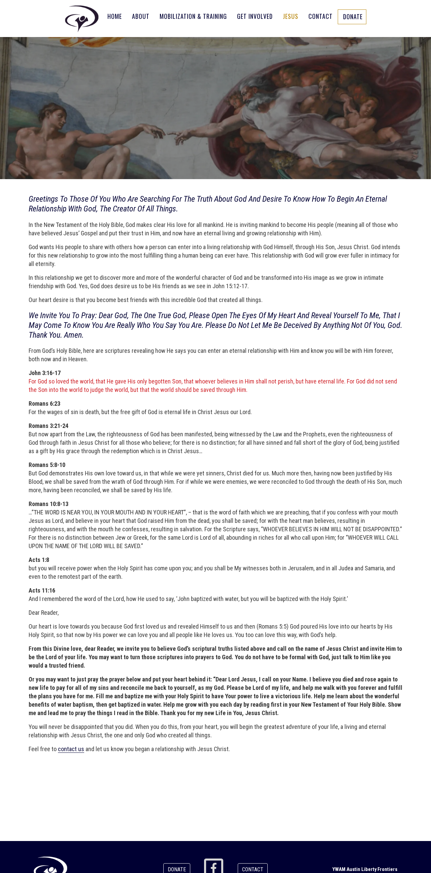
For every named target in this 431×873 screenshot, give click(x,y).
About (141, 16)
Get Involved (255, 16)
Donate (353, 16)
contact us (71, 748)
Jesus (290, 16)
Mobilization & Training (193, 16)
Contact (320, 16)
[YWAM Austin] (82, 18)
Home (114, 16)
